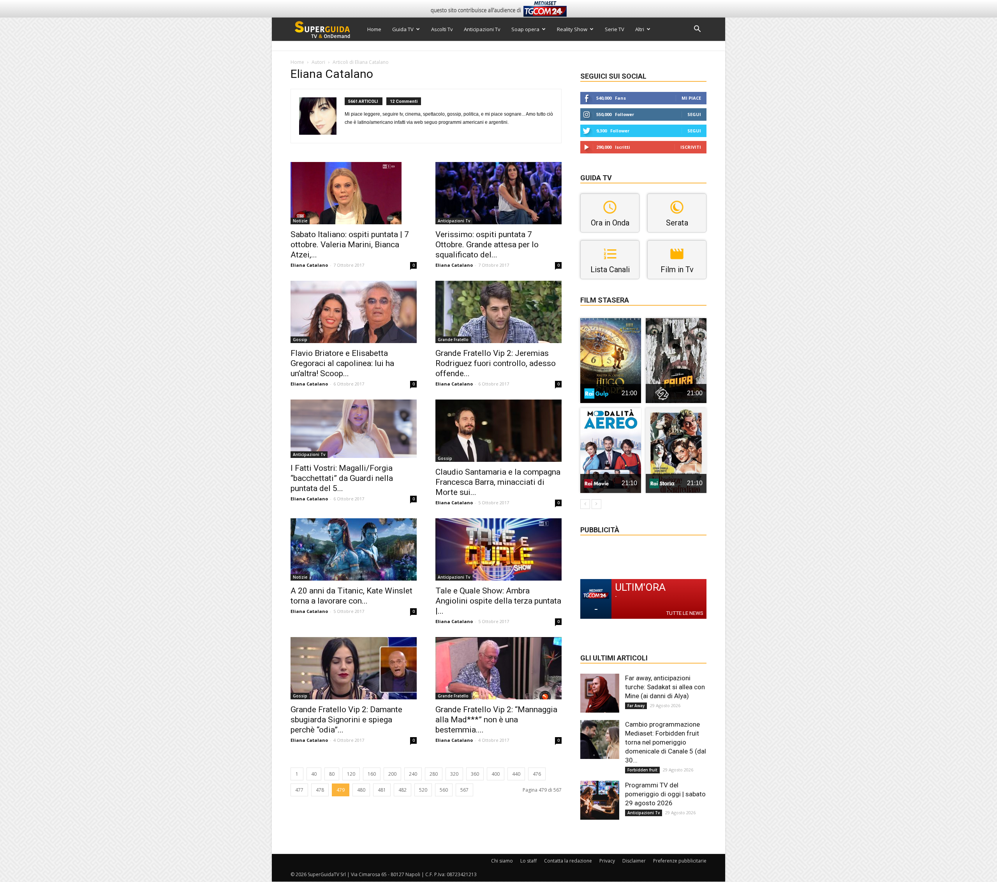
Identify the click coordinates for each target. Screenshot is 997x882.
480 (361, 790)
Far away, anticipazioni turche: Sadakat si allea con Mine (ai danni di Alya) (665, 687)
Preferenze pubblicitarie (679, 860)
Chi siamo (502, 860)
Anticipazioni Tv (482, 29)
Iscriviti (690, 147)
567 (464, 790)
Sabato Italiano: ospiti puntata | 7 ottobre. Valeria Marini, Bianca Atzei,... (350, 244)
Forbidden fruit (642, 770)
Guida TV (403, 29)
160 (372, 774)
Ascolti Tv (442, 29)
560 (444, 790)
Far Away (636, 705)
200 (392, 774)
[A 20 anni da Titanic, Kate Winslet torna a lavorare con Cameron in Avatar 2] (354, 549)
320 (454, 774)
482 (402, 790)
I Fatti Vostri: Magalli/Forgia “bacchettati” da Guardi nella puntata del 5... (342, 478)
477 (299, 790)
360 (475, 774)
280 (434, 774)
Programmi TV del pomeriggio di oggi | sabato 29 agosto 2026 (665, 794)
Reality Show (572, 29)
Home (374, 29)
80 (332, 774)
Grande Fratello (453, 339)
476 (537, 774)
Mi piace (691, 98)
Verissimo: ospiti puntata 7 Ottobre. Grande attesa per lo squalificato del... (487, 244)
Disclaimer (634, 860)
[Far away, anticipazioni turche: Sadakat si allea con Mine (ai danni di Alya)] (599, 693)
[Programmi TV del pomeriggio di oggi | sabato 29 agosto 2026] (599, 800)
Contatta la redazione (568, 860)
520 (423, 790)
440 (516, 774)
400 (495, 774)
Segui (694, 114)
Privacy (607, 860)
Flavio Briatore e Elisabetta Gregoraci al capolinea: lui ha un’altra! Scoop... (342, 363)
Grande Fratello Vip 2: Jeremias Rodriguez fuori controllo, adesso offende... (495, 363)
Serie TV (614, 29)
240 (413, 774)
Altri (639, 29)
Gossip (300, 339)
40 (314, 774)
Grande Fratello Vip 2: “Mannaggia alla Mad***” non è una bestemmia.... (496, 719)
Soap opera (525, 29)
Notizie (300, 221)
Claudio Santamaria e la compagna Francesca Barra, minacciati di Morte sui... (497, 482)
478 (320, 790)
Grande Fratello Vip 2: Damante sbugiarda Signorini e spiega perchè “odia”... (346, 719)
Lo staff (528, 860)
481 (382, 790)
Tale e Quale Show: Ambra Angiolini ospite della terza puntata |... (498, 601)
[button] (697, 29)
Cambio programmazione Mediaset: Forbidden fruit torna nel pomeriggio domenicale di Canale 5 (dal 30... (665, 742)
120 (351, 774)
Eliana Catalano (309, 265)
